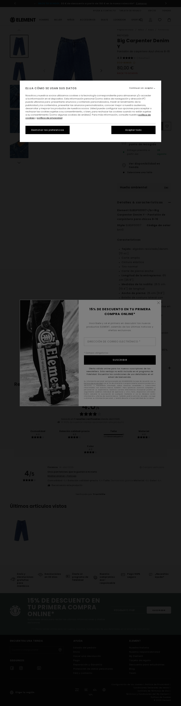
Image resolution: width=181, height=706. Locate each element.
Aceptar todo (133, 129)
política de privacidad (49, 118)
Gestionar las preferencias (47, 129)
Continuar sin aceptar (141, 88)
